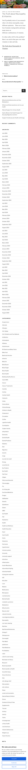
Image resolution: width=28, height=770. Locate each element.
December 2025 (6, 154)
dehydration (5, 431)
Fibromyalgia (5, 483)
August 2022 (5, 264)
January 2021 (5, 300)
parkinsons (5, 644)
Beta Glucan (5, 364)
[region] (14, 757)
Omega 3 (4, 632)
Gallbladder (5, 498)
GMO (3, 510)
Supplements (8, 59)
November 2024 (6, 194)
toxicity (4, 714)
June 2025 (5, 173)
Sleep (3, 690)
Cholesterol (5, 413)
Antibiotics (5, 337)
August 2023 (5, 227)
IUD (3, 577)
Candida (4, 389)
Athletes (4, 343)
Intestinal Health (6, 571)
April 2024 (5, 212)
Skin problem (5, 684)
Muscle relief (5, 611)
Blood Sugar (5, 367)
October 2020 (6, 309)
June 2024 (5, 206)
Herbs (3, 538)
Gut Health (5, 513)
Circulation (5, 416)
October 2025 (6, 160)
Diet (3, 446)
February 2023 (6, 245)
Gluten (4, 507)
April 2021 (5, 291)
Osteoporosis (5, 635)
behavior (4, 358)
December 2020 (6, 303)
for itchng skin (6, 489)
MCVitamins (16, 11)
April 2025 (5, 179)
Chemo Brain (5, 404)
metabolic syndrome (7, 602)
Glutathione (5, 504)
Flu (3, 486)
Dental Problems (6, 440)
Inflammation (5, 562)
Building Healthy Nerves (8, 377)
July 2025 (4, 169)
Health (4, 523)
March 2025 (5, 182)
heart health (5, 535)
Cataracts (4, 398)
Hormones (5, 544)
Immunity (4, 553)
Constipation (5, 425)
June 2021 (5, 285)
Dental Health (5, 437)
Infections (5, 559)
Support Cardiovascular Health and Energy (13, 118)
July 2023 (4, 230)
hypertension (5, 547)
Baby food (5, 352)
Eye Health (5, 471)
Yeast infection (6, 736)
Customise (14, 762)
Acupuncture (5, 322)
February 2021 (6, 297)
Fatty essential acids (7, 480)
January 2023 (5, 249)
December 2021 (6, 276)
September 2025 (6, 163)
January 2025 (5, 188)
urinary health (6, 723)
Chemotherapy (6, 407)
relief (23, 57)
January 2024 (5, 218)
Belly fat (4, 361)
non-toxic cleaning (7, 623)
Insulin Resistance (7, 565)
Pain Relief (5, 641)
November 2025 (6, 157)
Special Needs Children (8, 696)
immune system (6, 550)
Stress (4, 699)
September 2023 (6, 224)
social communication (8, 693)
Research (4, 662)
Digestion (4, 450)
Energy (4, 462)
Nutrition (15, 56)
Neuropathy (8, 56)
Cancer (4, 383)
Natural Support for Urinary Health (11, 110)
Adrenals (4, 325)
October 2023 (6, 221)
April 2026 (5, 142)
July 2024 (4, 203)
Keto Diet (4, 580)
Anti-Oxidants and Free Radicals (10, 334)
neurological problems (8, 617)
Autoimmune (5, 346)
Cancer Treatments (7, 386)
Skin (3, 678)
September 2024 (6, 200)
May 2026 (5, 139)
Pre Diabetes (5, 650)
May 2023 (5, 236)
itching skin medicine (7, 574)
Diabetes (4, 443)
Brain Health (5, 373)
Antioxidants (5, 340)
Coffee (4, 419)
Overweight (5, 638)
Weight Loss (5, 732)
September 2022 (6, 261)
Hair (3, 516)
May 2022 (4, 270)
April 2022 (5, 273)
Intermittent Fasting (7, 568)
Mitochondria (5, 608)
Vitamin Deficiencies (7, 729)
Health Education (6, 529)
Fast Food (4, 474)
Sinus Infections (6, 675)
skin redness (5, 687)
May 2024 (5, 209)
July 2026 (4, 133)
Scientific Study (6, 672)
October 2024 (6, 197)
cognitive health (6, 422)
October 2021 (5, 279)
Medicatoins (5, 589)
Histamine (5, 541)
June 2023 (5, 233)
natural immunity (6, 614)
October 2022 (6, 258)
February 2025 (6, 185)
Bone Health (5, 370)
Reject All (14, 766)
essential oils (5, 465)
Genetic (4, 501)
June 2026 (5, 136)
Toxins (4, 717)
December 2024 (6, 191)
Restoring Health (6, 666)
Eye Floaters (5, 468)
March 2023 (5, 243)
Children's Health (6, 410)
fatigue (4, 477)
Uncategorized (6, 720)
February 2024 (6, 215)
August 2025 (5, 166)
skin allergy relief (6, 681)
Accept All (14, 758)
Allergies (4, 328)
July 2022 (4, 267)
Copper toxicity (6, 428)
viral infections (6, 726)
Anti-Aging (5, 331)
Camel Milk (5, 379)
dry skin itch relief (7, 459)
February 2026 (6, 148)
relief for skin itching (7, 656)
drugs (3, 456)
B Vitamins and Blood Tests (9, 349)
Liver (3, 583)
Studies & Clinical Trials (8, 702)
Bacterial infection (7, 355)
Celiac (4, 401)
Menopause (5, 593)
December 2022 (6, 252)
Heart (3, 532)
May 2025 (5, 176)
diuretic (4, 453)
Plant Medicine (6, 647)
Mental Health (6, 599)
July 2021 (4, 282)
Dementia (4, 434)
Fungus (4, 495)
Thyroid (4, 708)
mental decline (6, 596)
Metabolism (5, 605)
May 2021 (4, 288)
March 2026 (5, 145)
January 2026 (5, 151)
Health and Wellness (7, 526)
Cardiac (4, 392)
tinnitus (4, 711)
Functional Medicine (7, 492)
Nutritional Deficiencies (12, 57)
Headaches (5, 519)
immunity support (7, 556)
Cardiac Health (6, 395)
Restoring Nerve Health (8, 669)
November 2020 (6, 306)
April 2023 (5, 239)
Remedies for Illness (7, 659)
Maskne (4, 586)
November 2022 (6, 255)
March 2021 (5, 294)
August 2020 (5, 312)
